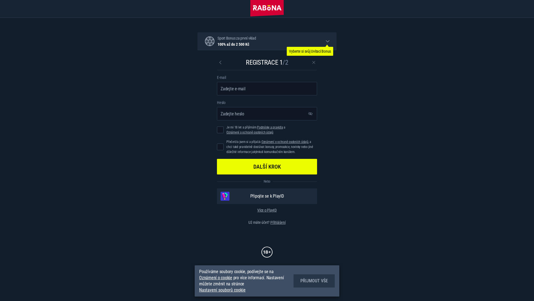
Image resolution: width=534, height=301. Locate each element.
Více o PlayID (267, 210)
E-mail (221, 77)
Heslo (221, 102)
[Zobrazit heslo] (310, 113)
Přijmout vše (314, 280)
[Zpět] (220, 62)
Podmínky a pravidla (270, 127)
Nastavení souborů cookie (222, 290)
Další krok (267, 166)
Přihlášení (278, 222)
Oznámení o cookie (215, 277)
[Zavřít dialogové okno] (313, 62)
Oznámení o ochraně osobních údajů (249, 132)
